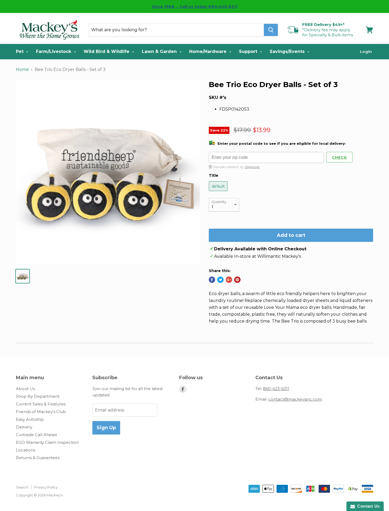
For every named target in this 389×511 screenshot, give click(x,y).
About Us (25, 388)
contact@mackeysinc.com (295, 399)
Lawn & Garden (160, 51)
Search (22, 487)
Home (22, 69)
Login (366, 51)
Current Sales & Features (41, 403)
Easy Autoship (30, 419)
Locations (25, 450)
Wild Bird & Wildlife (107, 51)
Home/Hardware (208, 51)
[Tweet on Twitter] (220, 280)
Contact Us (367, 506)
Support (249, 51)
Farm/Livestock (54, 51)
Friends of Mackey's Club (41, 411)
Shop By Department (38, 396)
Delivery (24, 426)
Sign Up (106, 428)
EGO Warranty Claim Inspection (47, 442)
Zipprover (252, 167)
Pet (20, 51)
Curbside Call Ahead (36, 434)
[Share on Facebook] (212, 280)
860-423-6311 (276, 388)
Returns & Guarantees (38, 457)
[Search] (271, 30)
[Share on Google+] (229, 280)
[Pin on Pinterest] (237, 280)
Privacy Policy (46, 487)
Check (339, 157)
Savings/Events (288, 51)
